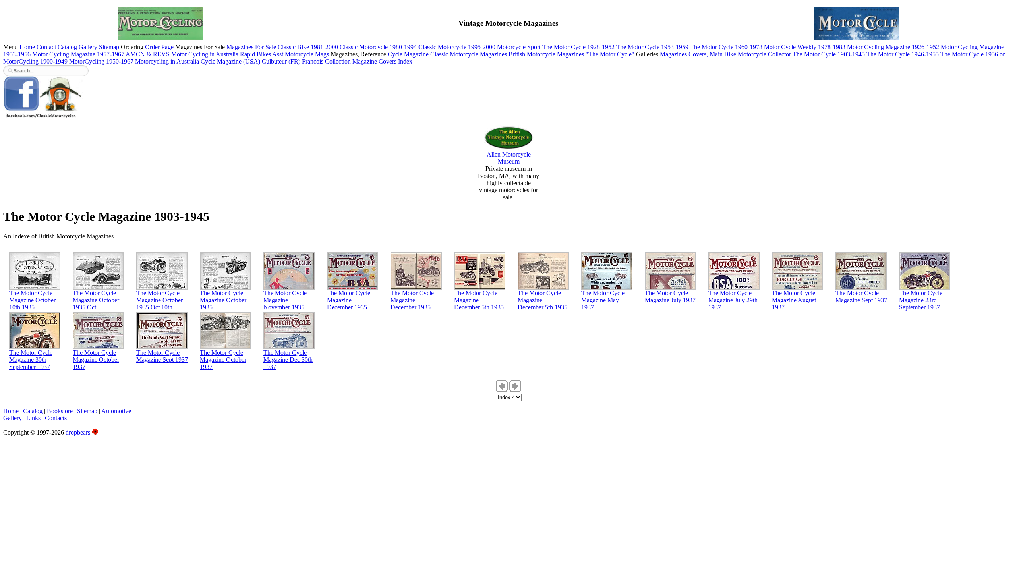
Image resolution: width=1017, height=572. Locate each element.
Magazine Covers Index (382, 61)
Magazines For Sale (251, 47)
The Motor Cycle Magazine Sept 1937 (861, 296)
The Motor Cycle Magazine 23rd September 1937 (920, 300)
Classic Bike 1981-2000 (308, 47)
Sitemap (109, 47)
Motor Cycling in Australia (204, 54)
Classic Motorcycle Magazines (468, 54)
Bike (730, 54)
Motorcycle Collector (764, 54)
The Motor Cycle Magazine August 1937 (794, 300)
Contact (46, 47)
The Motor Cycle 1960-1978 (726, 47)
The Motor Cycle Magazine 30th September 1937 (30, 359)
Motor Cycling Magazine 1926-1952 (893, 47)
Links (33, 418)
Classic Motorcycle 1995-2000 (456, 47)
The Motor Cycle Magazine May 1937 (603, 300)
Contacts (56, 418)
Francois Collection (326, 61)
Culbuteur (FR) (281, 61)
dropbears (78, 432)
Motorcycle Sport (519, 47)
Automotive (116, 411)
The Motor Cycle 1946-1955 (902, 54)
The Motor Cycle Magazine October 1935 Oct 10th (159, 300)
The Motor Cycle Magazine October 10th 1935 (32, 300)
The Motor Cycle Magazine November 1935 (285, 300)
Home (27, 47)
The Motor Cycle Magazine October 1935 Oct (96, 300)
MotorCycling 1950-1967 (101, 61)
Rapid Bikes (256, 54)
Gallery (88, 47)
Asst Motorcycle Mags (300, 54)
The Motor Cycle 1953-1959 (652, 47)
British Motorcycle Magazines (546, 54)
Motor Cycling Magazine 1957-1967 (78, 54)
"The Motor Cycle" (610, 54)
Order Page (159, 47)
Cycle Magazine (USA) (230, 61)
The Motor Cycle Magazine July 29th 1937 (733, 300)
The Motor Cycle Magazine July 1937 (670, 296)
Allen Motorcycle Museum (509, 158)
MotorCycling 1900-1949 (35, 61)
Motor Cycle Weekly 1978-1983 (804, 47)
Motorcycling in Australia (167, 61)
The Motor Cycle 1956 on (973, 54)
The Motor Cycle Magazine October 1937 (96, 359)
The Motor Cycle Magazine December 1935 (348, 300)
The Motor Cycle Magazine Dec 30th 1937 (288, 359)
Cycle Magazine (408, 54)
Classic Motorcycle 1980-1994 (378, 47)
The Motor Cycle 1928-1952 (578, 47)
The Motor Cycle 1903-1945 (829, 54)
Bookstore (60, 411)
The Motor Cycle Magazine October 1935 (223, 300)
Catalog (67, 47)
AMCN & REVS (148, 54)
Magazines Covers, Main (691, 54)
